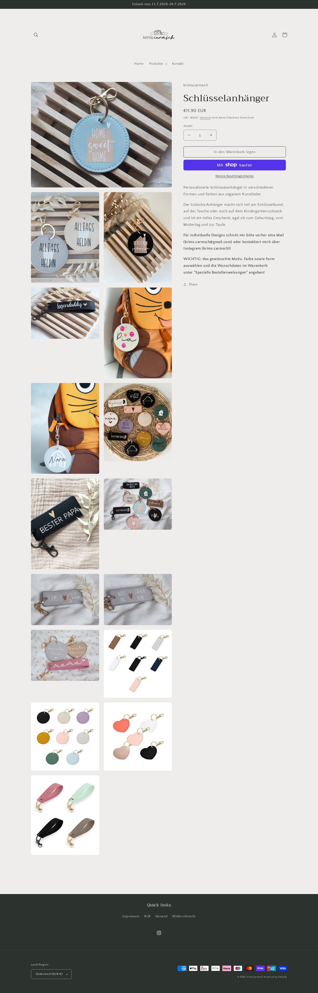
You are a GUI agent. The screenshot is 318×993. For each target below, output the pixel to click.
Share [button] (193, 284)
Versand (205, 117)
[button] (36, 35)
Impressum (130, 916)
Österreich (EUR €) (49, 974)
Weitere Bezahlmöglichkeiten (234, 175)
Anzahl (187, 125)
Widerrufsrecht (183, 916)
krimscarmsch (255, 977)
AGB (147, 916)
